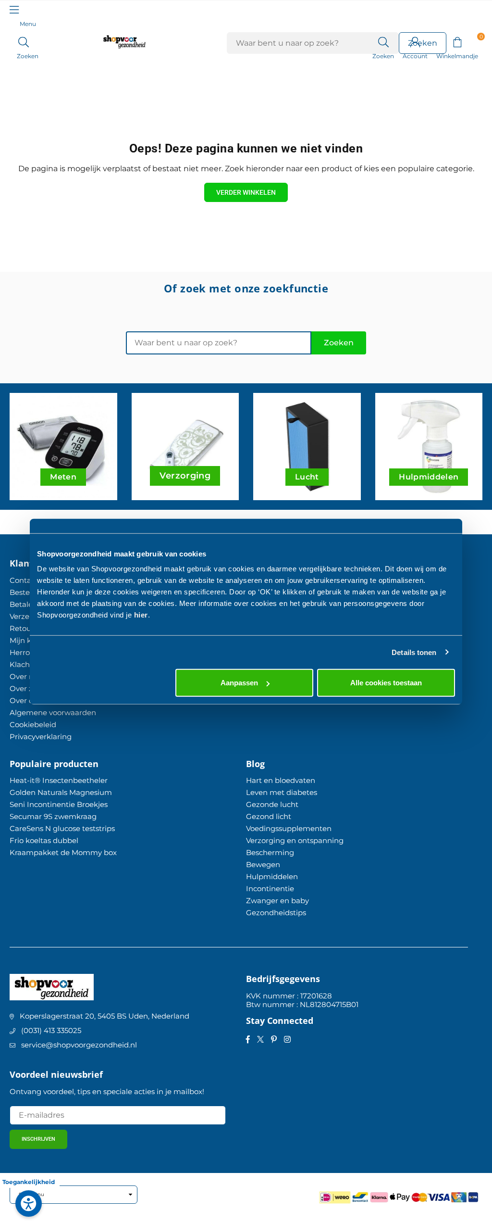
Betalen (23, 604)
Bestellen (26, 592)
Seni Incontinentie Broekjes (59, 804)
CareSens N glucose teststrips (62, 828)
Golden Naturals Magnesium (61, 792)
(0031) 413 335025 (51, 1030)
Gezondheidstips (276, 912)
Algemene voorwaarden (53, 712)
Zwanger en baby (277, 900)
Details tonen (414, 652)
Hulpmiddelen (272, 876)
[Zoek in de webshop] (383, 41)
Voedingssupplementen (289, 828)
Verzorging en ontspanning (295, 840)
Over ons (25, 700)
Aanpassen (239, 683)
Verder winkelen (246, 192)
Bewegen (263, 864)
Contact (24, 580)
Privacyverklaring (41, 736)
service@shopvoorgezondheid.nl (79, 1044)
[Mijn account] (415, 41)
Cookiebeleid (33, 724)
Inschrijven (38, 1139)
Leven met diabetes (281, 792)
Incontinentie (270, 888)
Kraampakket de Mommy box (63, 852)
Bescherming (270, 852)
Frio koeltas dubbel (44, 840)
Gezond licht (268, 816)
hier (141, 615)
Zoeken (339, 342)
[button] (457, 41)
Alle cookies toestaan (386, 683)
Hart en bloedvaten (280, 780)
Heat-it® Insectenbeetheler (59, 780)
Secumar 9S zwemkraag (53, 816)
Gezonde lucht (272, 804)
